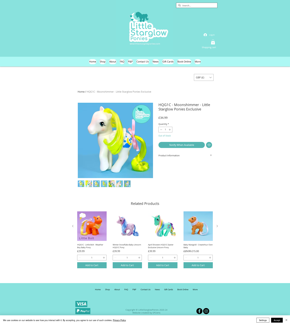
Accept (277, 320)
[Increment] (170, 129)
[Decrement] (161, 129)
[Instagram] (206, 311)
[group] (145, 239)
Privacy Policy (119, 320)
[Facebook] (199, 311)
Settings (263, 320)
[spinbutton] (165, 129)
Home (81, 91)
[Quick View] (92, 226)
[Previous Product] (73, 226)
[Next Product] (217, 226)
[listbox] (204, 77)
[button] (213, 41)
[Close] (286, 320)
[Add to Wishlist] (209, 145)
